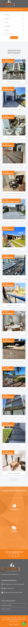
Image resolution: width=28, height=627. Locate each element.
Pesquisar (14, 37)
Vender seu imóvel (5, 609)
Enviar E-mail (14, 531)
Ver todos (14, 479)
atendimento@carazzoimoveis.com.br (13, 592)
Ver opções (14, 509)
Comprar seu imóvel (6, 605)
